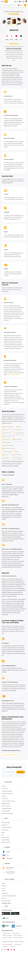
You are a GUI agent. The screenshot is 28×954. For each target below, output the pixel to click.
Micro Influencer (6, 806)
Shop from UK (15, 933)
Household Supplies (19, 433)
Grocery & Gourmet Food (9, 436)
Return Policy (5, 830)
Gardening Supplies (17, 458)
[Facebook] (3, 949)
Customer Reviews (6, 827)
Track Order (5, 798)
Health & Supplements (9, 426)
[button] (16, 1)
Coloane (4, 886)
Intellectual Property (7, 793)
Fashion (20, 426)
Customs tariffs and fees (8, 801)
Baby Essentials (7, 433)
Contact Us (5, 788)
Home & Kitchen (18, 439)
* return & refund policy (13, 374)
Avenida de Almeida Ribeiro (9, 896)
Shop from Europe (18, 937)
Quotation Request (7, 791)
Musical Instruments (18, 454)
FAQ (3, 835)
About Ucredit (5, 837)
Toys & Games (7, 439)
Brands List (4, 825)
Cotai (3, 888)
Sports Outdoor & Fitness (9, 448)
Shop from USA (6, 933)
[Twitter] (12, 949)
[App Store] (6, 914)
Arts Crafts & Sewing (17, 429)
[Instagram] (5, 949)
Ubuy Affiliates (5, 840)
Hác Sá (3, 891)
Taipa (3, 883)
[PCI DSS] (5, 926)
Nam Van (4, 898)
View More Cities (6, 903)
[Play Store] (15, 914)
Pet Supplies (6, 458)
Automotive (6, 454)
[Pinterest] (14, 949)
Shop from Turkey (7, 937)
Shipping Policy (6, 803)
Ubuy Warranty (6, 811)
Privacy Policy (18, 944)
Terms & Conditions (7, 944)
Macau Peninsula (6, 901)
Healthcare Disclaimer (7, 813)
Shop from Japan (7, 935)
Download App (6, 822)
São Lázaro (5, 893)
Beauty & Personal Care (9, 445)
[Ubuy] (6, 1)
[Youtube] (8, 949)
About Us (4, 786)
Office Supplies (7, 442)
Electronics (6, 429)
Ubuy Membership (6, 808)
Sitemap (4, 796)
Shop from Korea (18, 935)
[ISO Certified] (16, 926)
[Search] (25, 5)
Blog (3, 832)
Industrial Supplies (8, 451)
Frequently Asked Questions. (10, 754)
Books (17, 451)
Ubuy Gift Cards (6, 842)
